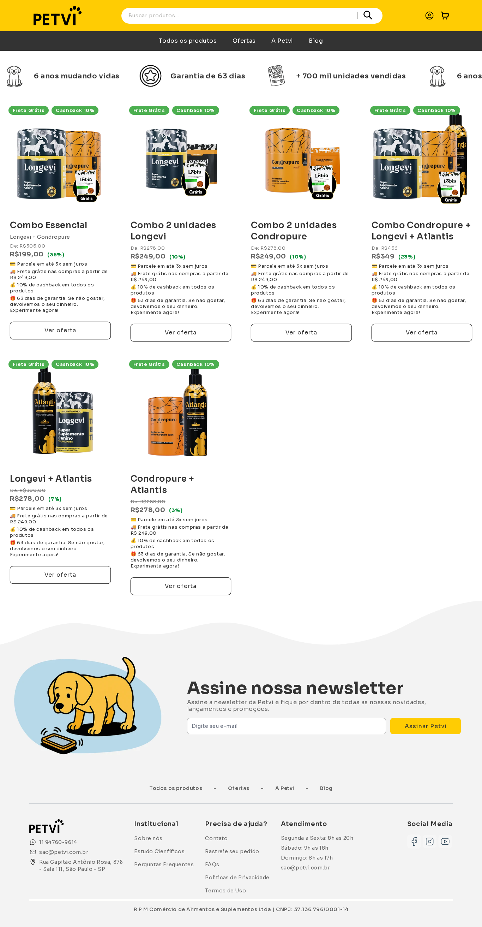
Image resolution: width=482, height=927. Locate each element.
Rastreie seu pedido (232, 851)
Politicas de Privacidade (237, 877)
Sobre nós (148, 838)
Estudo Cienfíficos (159, 851)
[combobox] (251, 16)
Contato (216, 838)
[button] (445, 15)
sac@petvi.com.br (305, 867)
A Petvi (282, 40)
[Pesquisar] (368, 15)
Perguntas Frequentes (164, 864)
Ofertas (244, 40)
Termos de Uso (225, 890)
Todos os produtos (188, 40)
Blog (316, 40)
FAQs (212, 864)
